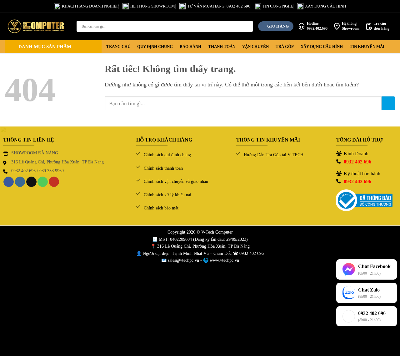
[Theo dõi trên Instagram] (20, 182)
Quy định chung (155, 46)
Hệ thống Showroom (152, 6)
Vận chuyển (255, 46)
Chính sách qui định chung (167, 154)
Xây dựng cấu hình (325, 6)
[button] (53, 46)
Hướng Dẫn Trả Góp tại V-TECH (273, 154)
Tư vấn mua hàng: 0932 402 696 (218, 6)
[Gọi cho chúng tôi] (43, 182)
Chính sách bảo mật (161, 208)
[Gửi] (247, 26)
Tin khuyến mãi (367, 46)
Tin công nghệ (277, 6)
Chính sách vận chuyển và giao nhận (176, 181)
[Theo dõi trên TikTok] (31, 182)
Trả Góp (285, 46)
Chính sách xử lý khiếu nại (167, 195)
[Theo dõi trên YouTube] (54, 182)
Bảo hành (190, 46)
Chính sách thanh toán (163, 168)
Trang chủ (118, 46)
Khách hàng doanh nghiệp (90, 6)
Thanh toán (221, 46)
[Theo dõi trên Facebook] (8, 182)
